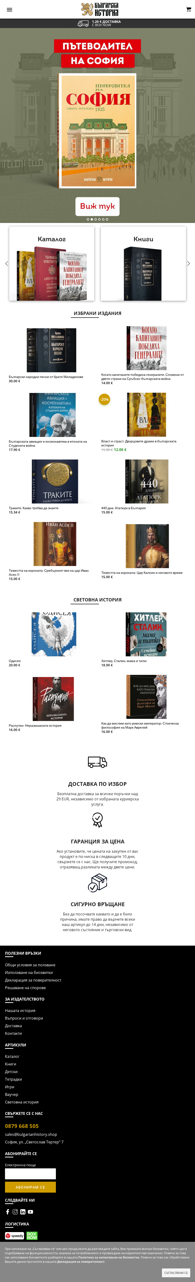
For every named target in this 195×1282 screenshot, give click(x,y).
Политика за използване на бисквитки (108, 1257)
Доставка (13, 1025)
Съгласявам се (176, 1273)
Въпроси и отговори (24, 1018)
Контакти (13, 1033)
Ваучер (11, 1094)
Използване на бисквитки (29, 972)
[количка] (188, 9)
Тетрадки (13, 1079)
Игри (9, 1086)
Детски (11, 1071)
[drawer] (9, 9)
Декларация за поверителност (33, 980)
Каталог (12, 1056)
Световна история (22, 1102)
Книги (10, 1064)
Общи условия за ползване (30, 965)
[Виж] (51, 269)
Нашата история (20, 1010)
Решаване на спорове (25, 987)
